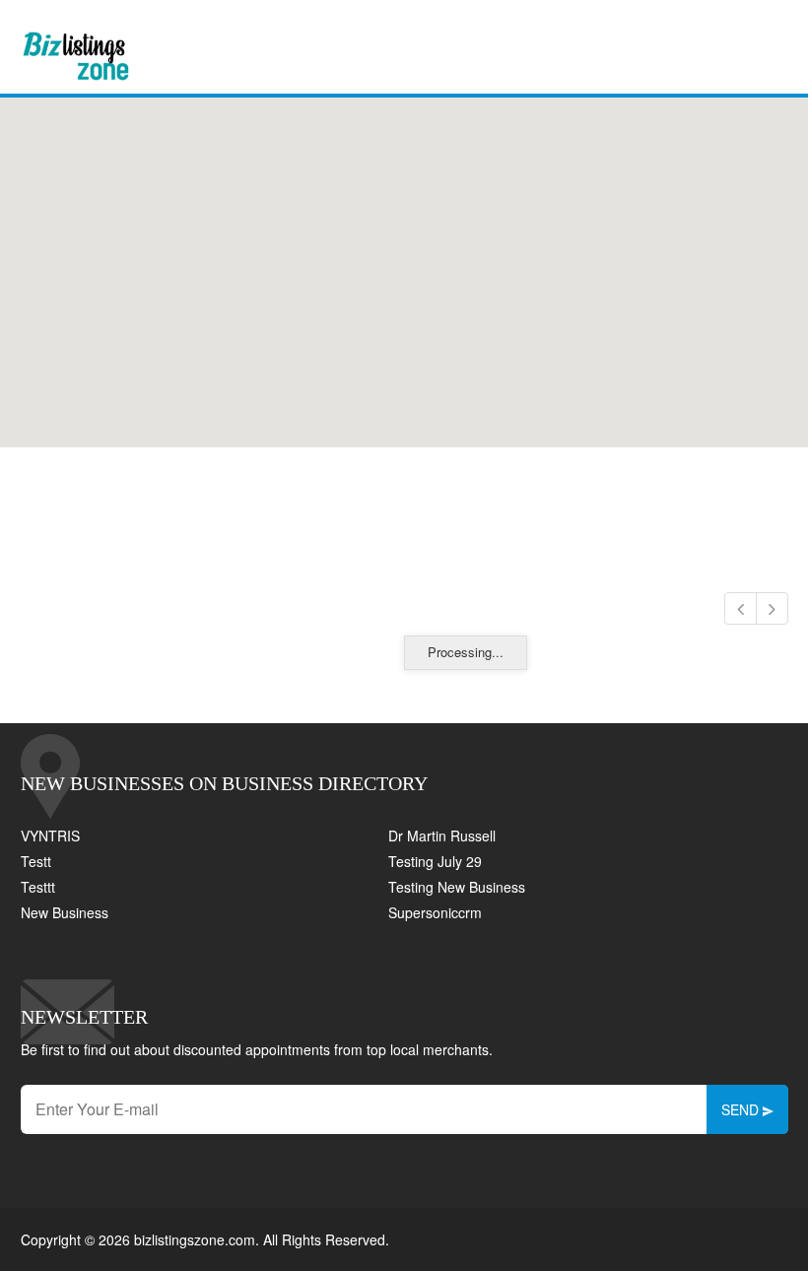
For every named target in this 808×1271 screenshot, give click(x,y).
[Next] (772, 608)
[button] (404, 261)
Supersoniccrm (435, 912)
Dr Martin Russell (442, 835)
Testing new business (456, 887)
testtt (38, 887)
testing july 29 (435, 861)
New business (64, 912)
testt (36, 861)
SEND (742, 1109)
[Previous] (740, 608)
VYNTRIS (50, 835)
